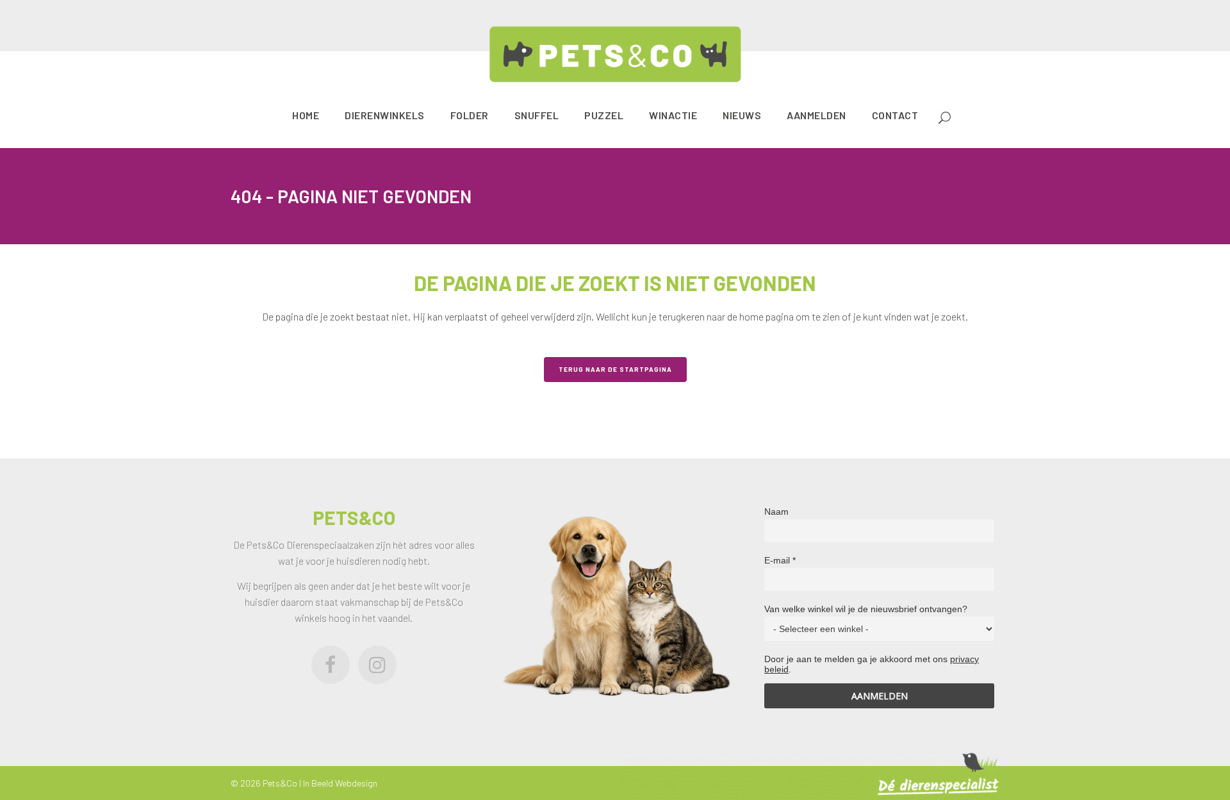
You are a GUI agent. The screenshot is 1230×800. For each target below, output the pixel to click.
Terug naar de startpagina (615, 369)
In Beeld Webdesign (340, 783)
